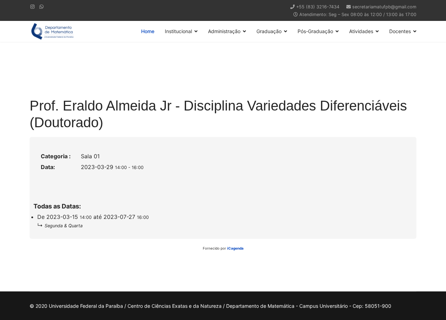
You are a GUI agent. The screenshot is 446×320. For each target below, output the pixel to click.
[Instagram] (32, 6)
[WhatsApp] (41, 6)
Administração (224, 31)
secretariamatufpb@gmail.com (384, 6)
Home (147, 31)
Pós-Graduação (315, 31)
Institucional (178, 31)
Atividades (361, 31)
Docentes (400, 31)
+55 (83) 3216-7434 (317, 6)
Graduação (269, 31)
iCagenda (235, 248)
